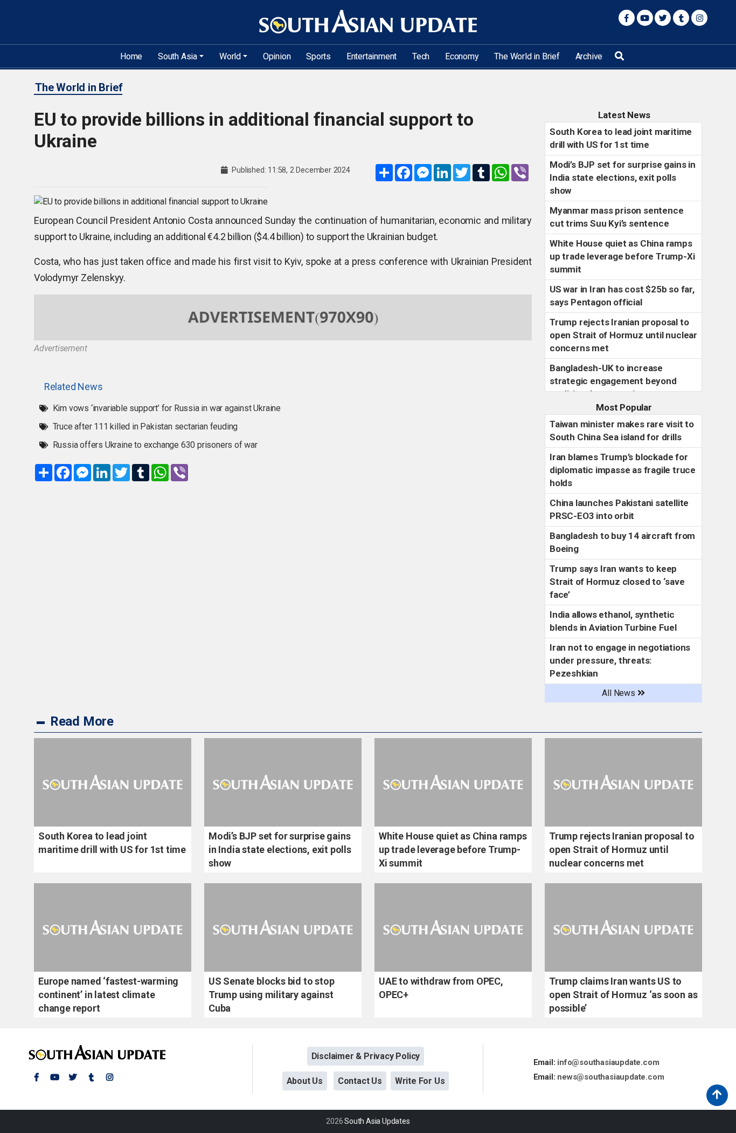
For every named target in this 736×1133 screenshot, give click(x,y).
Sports (318, 56)
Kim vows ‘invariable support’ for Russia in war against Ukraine (167, 408)
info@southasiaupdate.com (608, 1062)
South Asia (177, 56)
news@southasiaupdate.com (610, 1077)
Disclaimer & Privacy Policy (365, 1056)
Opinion (277, 56)
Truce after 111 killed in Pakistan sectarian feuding (145, 426)
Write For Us (420, 1081)
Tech (420, 56)
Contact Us (360, 1081)
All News (619, 693)
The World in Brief (526, 56)
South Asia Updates (376, 1121)
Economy (462, 56)
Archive (589, 56)
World (230, 56)
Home (131, 56)
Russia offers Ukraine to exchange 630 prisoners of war (155, 445)
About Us (305, 1081)
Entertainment (371, 56)
